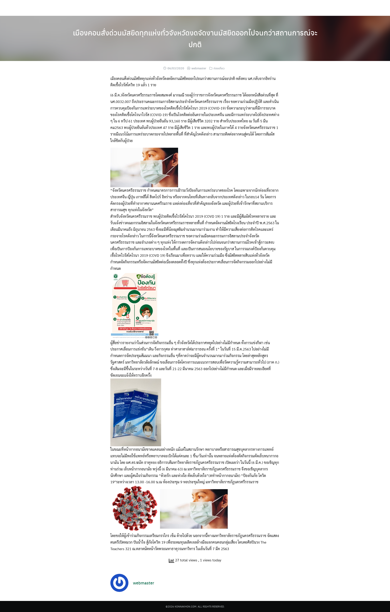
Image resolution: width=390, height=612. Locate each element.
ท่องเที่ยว (219, 68)
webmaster (198, 68)
